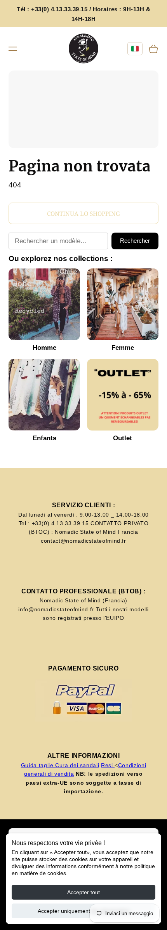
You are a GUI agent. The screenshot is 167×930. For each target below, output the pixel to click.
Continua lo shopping (83, 214)
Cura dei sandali (77, 765)
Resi (108, 765)
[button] (12, 48)
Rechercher (135, 240)
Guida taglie (38, 765)
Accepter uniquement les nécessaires (84, 911)
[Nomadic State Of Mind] (84, 49)
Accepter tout (83, 892)
